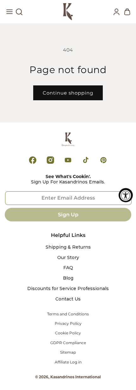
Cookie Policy (68, 333)
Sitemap (68, 352)
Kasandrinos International (75, 377)
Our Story (68, 257)
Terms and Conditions (68, 314)
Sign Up (68, 215)
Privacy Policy (68, 323)
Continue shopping (68, 93)
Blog (68, 278)
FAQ (68, 267)
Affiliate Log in (68, 362)
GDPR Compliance (68, 343)
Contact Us (68, 299)
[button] (9, 13)
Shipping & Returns (68, 247)
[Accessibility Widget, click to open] (126, 195)
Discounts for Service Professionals (68, 288)
